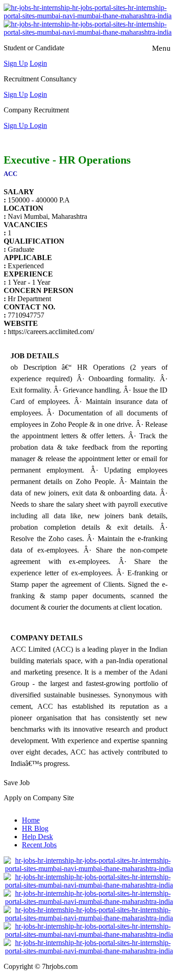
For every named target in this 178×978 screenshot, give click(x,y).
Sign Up (16, 63)
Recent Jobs (39, 845)
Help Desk (37, 836)
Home (31, 820)
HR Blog (35, 828)
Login (38, 63)
